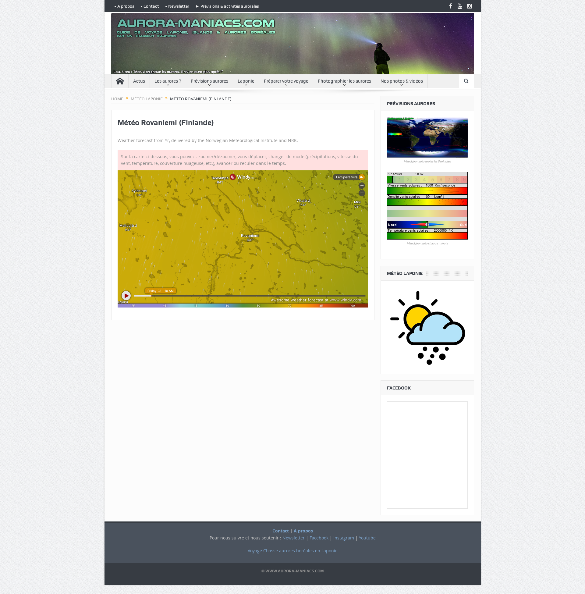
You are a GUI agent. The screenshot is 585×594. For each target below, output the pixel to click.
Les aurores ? (167, 81)
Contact (280, 531)
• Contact (149, 6)
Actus (139, 81)
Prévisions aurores (209, 81)
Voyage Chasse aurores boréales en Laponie (293, 550)
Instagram (343, 538)
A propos (303, 531)
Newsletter (293, 538)
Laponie (246, 81)
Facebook (319, 538)
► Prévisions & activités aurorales (227, 6)
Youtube (367, 538)
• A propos (124, 6)
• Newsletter (177, 6)
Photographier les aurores (344, 81)
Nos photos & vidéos (402, 81)
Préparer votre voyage (286, 81)
